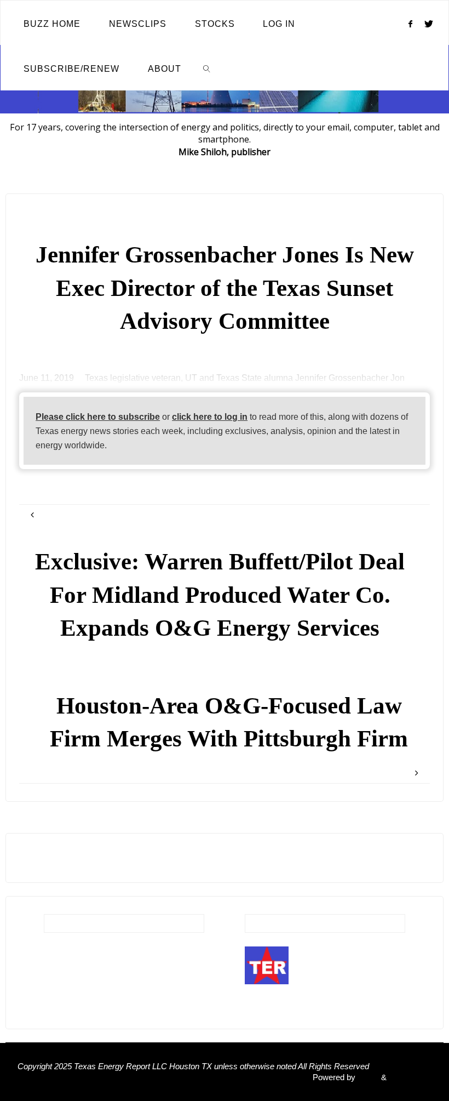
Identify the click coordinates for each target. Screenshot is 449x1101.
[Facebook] (410, 24)
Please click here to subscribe (98, 416)
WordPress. (410, 1077)
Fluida (367, 1077)
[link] (207, 67)
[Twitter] (429, 24)
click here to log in (209, 416)
